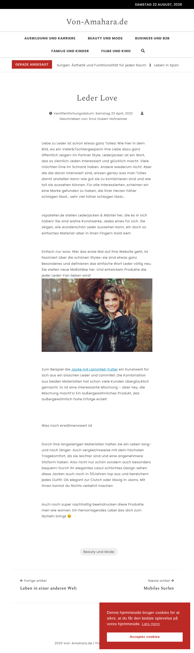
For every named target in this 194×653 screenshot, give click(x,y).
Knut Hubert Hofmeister (108, 119)
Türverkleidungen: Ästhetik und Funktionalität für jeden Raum (88, 65)
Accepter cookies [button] (145, 637)
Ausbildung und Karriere (49, 38)
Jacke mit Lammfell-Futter (94, 369)
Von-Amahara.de (97, 22)
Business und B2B (152, 38)
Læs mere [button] (151, 624)
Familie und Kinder (70, 51)
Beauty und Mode (105, 38)
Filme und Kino (116, 51)
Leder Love (96, 98)
